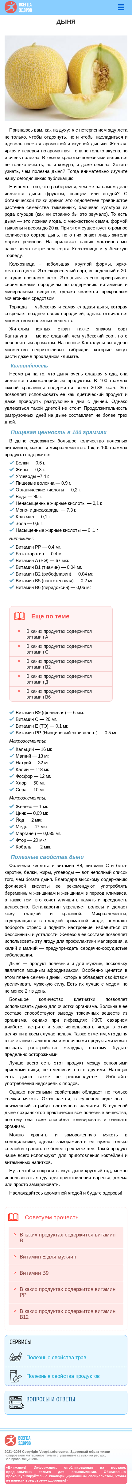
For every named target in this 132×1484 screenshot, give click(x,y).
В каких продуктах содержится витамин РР (67, 1292)
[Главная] (18, 11)
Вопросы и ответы (50, 1399)
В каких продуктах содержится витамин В (67, 1238)
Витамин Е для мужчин (48, 1257)
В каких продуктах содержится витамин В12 (67, 1314)
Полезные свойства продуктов (63, 1376)
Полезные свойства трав (56, 1357)
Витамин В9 (34, 1273)
